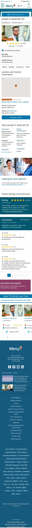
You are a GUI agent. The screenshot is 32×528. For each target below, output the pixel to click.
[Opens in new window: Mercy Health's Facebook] (9, 366)
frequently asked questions (14, 211)
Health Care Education (16, 420)
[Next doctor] (7, 337)
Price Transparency (16, 417)
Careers (16, 403)
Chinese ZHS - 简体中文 (11, 481)
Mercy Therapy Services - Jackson (16, 526)
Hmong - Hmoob (21, 478)
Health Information (16, 406)
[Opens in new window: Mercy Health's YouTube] (18, 366)
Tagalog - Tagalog (22, 462)
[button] (16, 86)
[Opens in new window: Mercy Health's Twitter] (13, 366)
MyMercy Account (5, 1)
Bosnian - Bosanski (21, 468)
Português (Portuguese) (10, 455)
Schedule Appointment (17, 14)
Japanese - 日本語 (21, 490)
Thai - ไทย (14, 484)
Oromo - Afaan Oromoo (22, 474)
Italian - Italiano (16, 494)
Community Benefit (16, 430)
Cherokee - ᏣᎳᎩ (23, 484)
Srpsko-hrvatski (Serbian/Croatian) (16, 458)
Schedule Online (16, 117)
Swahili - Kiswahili (8, 474)
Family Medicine (6, 22)
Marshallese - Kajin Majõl (22, 471)
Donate (16, 414)
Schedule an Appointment (16, 412)
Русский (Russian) (23, 455)
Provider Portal (16, 436)
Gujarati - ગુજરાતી (10, 490)
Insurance (20, 67)
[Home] (11, 6)
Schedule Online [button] (14, 332)
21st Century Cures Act (23, 503)
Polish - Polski (10, 478)
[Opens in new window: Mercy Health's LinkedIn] (22, 366)
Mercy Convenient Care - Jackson (16, 522)
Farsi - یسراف (23, 481)
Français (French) (21, 449)
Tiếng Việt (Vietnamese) (12, 465)
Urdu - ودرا (7, 484)
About (4, 67)
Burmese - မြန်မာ (21, 487)
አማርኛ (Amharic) (10, 449)
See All (15, 373)
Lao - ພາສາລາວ (9, 468)
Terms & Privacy (12, 503)
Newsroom (16, 422)
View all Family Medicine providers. (12, 185)
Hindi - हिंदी (24, 465)
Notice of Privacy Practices (16, 409)
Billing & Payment (16, 400)
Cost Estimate (16, 427)
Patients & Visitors (16, 433)
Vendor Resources (16, 439)
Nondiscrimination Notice (16, 425)
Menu (2, 7)
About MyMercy (16, 398)
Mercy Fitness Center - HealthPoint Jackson (16, 524)
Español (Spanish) (10, 462)
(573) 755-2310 (12, 111)
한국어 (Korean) (22, 452)
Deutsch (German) (10, 452)
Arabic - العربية (10, 487)
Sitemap (5, 503)
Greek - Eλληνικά (8, 471)
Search (29, 7)
